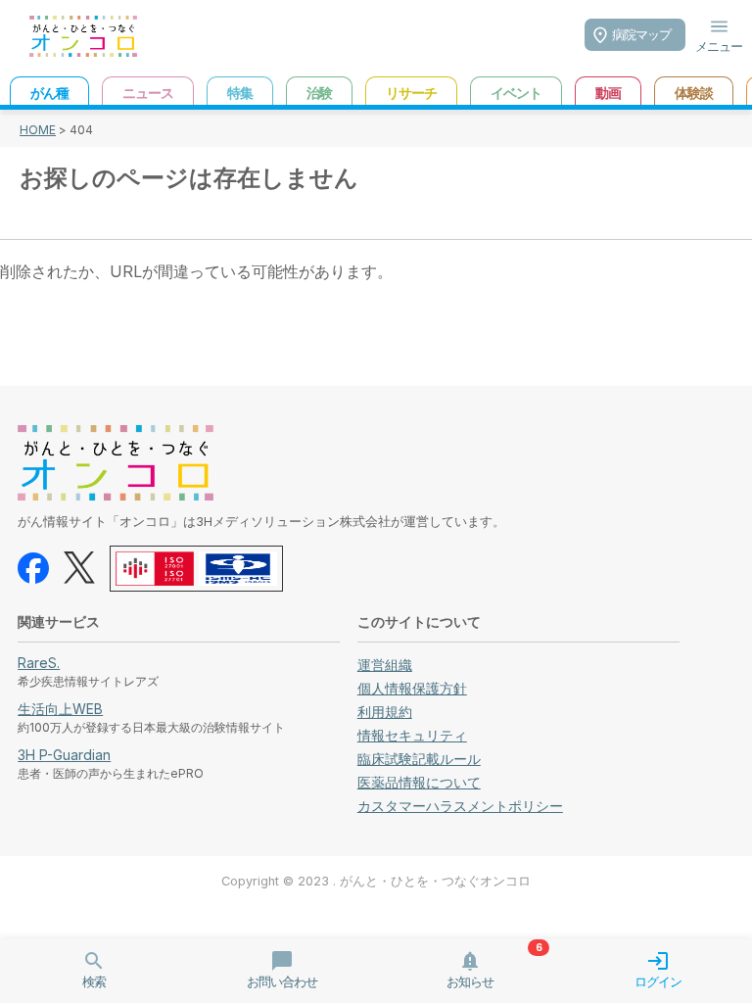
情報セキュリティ (412, 735)
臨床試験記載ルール (419, 758)
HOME (38, 129)
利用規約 (384, 711)
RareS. (39, 662)
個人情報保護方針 (412, 688)
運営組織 (384, 664)
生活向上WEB (60, 708)
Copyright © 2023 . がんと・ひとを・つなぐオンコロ (376, 881)
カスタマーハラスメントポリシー (460, 805)
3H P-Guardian (64, 754)
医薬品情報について (419, 782)
